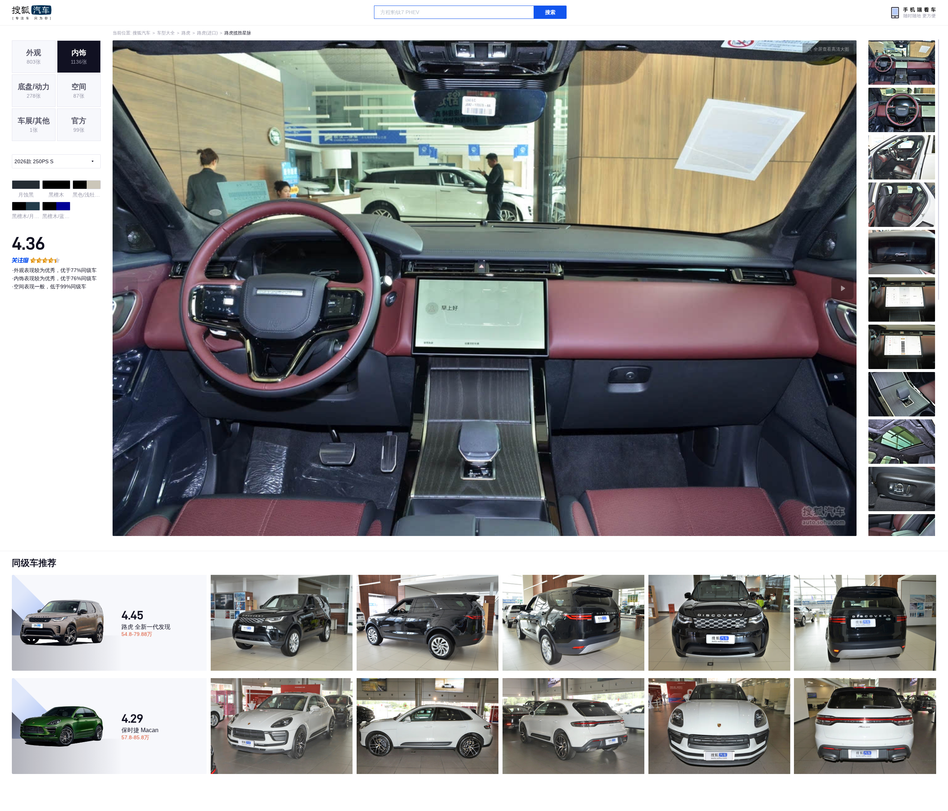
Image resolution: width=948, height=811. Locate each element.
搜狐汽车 (31, 12)
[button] (299, 288)
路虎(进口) (207, 33)
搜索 (550, 12)
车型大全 (166, 33)
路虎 (185, 33)
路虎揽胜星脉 (237, 33)
